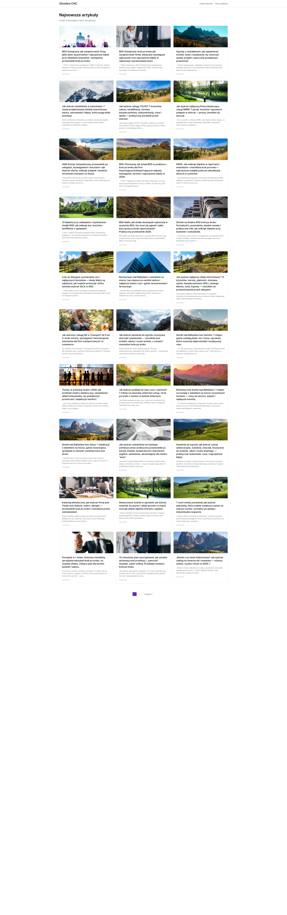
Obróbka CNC (68, 3)
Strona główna (221, 3)
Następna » (149, 594)
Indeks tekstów (206, 3)
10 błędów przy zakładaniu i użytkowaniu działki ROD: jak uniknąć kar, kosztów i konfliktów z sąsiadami (84, 225)
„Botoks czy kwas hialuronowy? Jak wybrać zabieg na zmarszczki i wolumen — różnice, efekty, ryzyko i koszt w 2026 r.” (199, 560)
